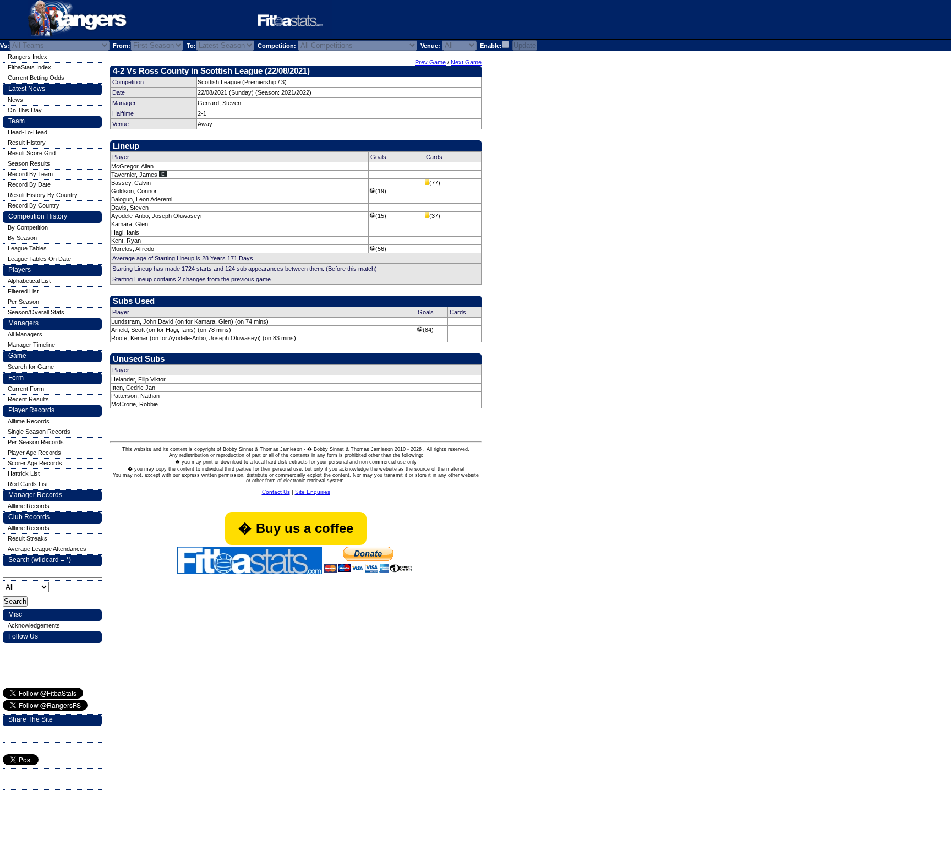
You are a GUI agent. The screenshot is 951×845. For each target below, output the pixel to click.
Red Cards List (28, 484)
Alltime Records (29, 421)
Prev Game (430, 62)
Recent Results (28, 399)
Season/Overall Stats (36, 312)
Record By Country (33, 205)
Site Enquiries (312, 492)
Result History (27, 142)
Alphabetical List (29, 280)
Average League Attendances (47, 549)
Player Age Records (34, 452)
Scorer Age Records (35, 463)
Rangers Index (27, 56)
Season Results (29, 163)
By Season (22, 238)
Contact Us (276, 492)
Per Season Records (36, 442)
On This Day (25, 110)
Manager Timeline (31, 344)
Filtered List (23, 291)
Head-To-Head (27, 132)
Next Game (466, 62)
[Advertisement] (470, 21)
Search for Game (31, 366)
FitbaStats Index (29, 67)
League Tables (27, 248)
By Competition (28, 227)
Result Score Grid (32, 153)
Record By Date (29, 184)
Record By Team (30, 174)
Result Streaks (27, 538)
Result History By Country (43, 195)
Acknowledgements (34, 625)
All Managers (25, 334)
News (15, 99)
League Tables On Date (39, 258)
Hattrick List (24, 473)
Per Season (23, 301)
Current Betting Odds (36, 77)
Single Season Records (39, 431)
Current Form (26, 388)
